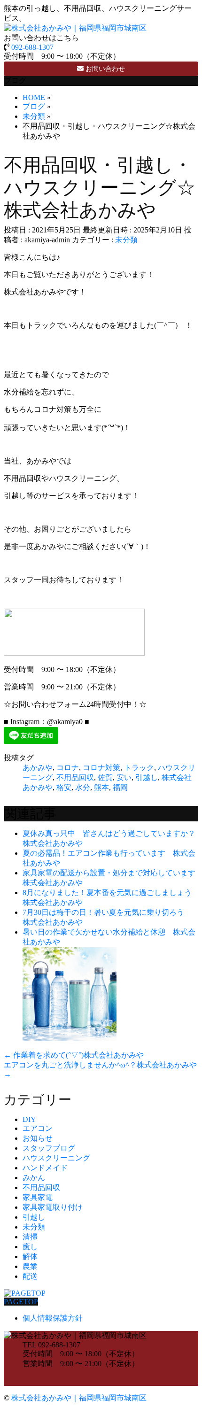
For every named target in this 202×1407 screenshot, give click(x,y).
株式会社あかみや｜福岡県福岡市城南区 (79, 1398)
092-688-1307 (32, 47)
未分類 (126, 240)
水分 (82, 787)
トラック (139, 768)
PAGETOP (21, 1302)
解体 (30, 1256)
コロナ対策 (101, 768)
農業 (30, 1266)
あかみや (38, 768)
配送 (30, 1276)
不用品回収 (75, 777)
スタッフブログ (49, 1148)
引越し (146, 777)
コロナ (67, 768)
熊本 (101, 787)
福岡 (120, 787)
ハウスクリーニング (56, 1158)
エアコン (38, 1128)
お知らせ (38, 1138)
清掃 (30, 1237)
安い (124, 777)
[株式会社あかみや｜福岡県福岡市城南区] (75, 28)
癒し (30, 1247)
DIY (29, 1119)
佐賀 (105, 777)
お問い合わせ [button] (104, 68)
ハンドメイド (45, 1168)
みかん (34, 1178)
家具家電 (38, 1197)
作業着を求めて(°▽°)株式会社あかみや (74, 1055)
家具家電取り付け (53, 1207)
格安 (63, 787)
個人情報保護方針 (53, 1318)
